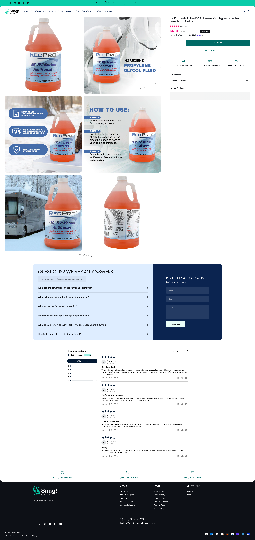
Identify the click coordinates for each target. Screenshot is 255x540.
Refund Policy (159, 495)
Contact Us (124, 491)
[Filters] (173, 351)
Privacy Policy (159, 491)
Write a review (82, 361)
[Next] (146, 3)
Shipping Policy (160, 498)
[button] (175, 26)
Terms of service (26, 536)
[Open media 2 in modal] (122, 55)
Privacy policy (17, 536)
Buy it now (210, 50)
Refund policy (8, 536)
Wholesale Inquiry (127, 505)
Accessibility (159, 509)
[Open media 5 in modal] (43, 213)
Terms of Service (161, 502)
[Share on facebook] (178, 378)
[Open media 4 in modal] (122, 134)
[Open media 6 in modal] (122, 213)
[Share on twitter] (186, 378)
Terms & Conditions (162, 505)
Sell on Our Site (126, 502)
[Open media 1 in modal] (43, 55)
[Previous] (97, 3)
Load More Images (83, 255)
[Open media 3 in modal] (43, 134)
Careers (123, 498)
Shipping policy (36, 536)
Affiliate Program (127, 495)
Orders (190, 491)
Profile (190, 495)
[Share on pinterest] (182, 378)
